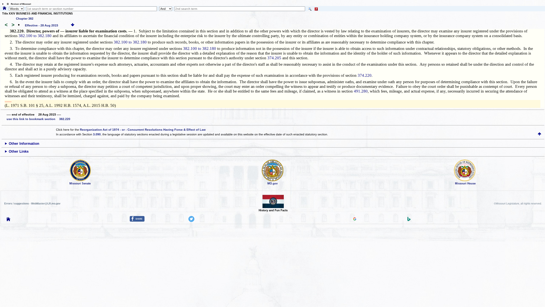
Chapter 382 (24, 18)
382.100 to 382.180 (35, 35)
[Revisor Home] (8, 220)
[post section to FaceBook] (137, 220)
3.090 (97, 134)
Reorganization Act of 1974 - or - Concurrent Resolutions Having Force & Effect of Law (143, 129)
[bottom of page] (72, 25)
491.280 (361, 91)
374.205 (274, 58)
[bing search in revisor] (408, 220)
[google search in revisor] (354, 219)
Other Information (24, 144)
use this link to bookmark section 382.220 (38, 119)
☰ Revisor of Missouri (18, 4)
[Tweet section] (191, 221)
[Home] (4, 8)
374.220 (364, 75)
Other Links (19, 151)
